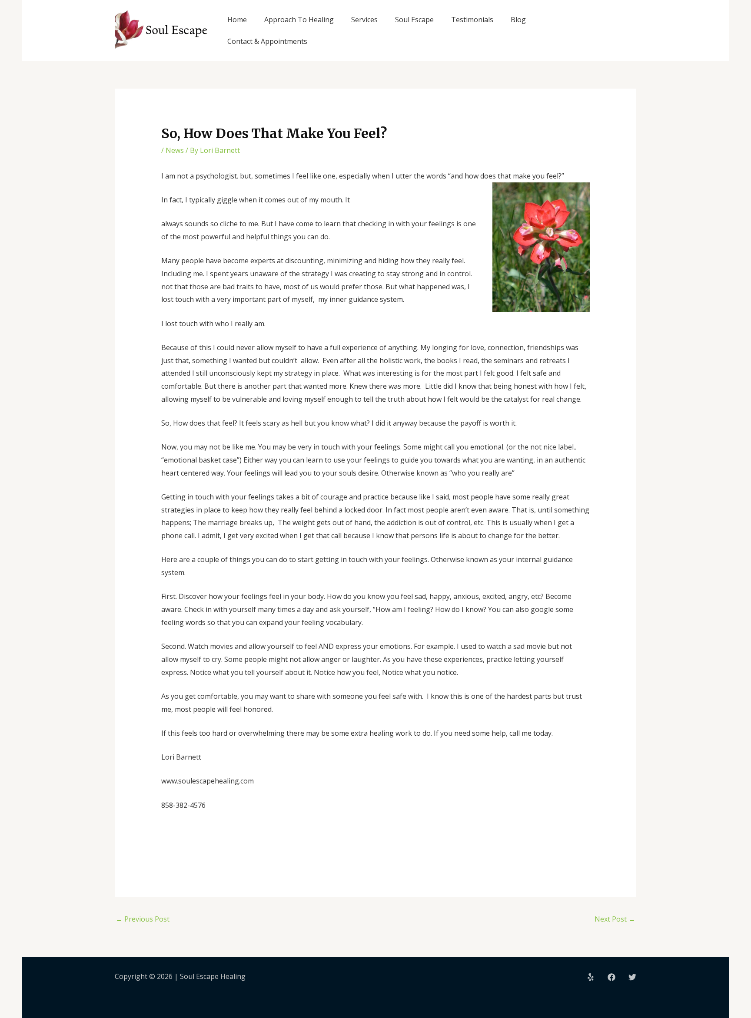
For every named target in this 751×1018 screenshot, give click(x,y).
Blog (518, 19)
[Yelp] (591, 977)
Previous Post (142, 919)
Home (237, 19)
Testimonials (472, 19)
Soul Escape (414, 19)
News (175, 150)
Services (364, 19)
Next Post (615, 919)
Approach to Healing (299, 19)
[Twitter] (632, 977)
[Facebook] (611, 977)
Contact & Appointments (267, 41)
